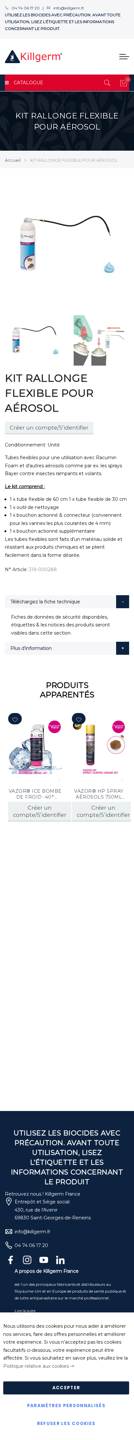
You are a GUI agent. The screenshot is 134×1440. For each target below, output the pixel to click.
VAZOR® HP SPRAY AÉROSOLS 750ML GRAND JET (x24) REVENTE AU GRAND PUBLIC (99, 794)
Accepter (66, 1388)
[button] (15, 718)
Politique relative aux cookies (36, 1366)
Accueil (12, 160)
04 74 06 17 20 (31, 1245)
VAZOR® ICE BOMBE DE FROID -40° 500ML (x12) (35, 794)
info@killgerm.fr (32, 1232)
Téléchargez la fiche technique (45, 602)
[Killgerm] (33, 57)
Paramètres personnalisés (66, 1406)
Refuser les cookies (66, 1423)
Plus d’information (31, 648)
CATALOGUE (28, 83)
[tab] (67, 601)
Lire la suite (25, 1310)
